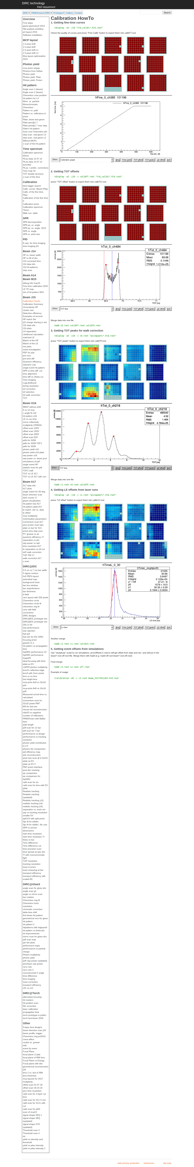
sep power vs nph (31, 543)
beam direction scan (32, 494)
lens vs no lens (30, 676)
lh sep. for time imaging (34, 243)
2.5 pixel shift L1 (30, 50)
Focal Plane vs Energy (33, 1060)
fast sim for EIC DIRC (33, 637)
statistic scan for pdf (32, 467)
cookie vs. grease (31, 1042)
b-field (26, 594)
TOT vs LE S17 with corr (34, 476)
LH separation (29, 331)
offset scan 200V (31, 434)
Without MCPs (30, 140)
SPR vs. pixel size (31, 234)
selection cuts (29, 364)
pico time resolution (32, 1091)
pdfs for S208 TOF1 (32, 443)
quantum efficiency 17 (33, 537)
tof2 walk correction (32, 552)
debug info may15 (31, 283)
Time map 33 (29, 171)
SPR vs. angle (29, 231)
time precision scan (32, 849)
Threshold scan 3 (31, 1130)
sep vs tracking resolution (35, 812)
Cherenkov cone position (35, 95)
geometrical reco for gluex (35, 918)
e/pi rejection (29, 631)
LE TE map (28, 289)
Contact (78, 13)
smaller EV (28, 815)
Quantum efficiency (32, 361)
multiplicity (28, 1082)
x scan (26, 561)
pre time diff (28, 358)
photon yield (29, 957)
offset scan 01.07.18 (32, 1085)
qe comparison (30, 773)
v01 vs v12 (28, 988)
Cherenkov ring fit (31, 900)
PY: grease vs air (31, 534)
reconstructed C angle (33, 973)
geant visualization (32, 500)
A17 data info (29, 485)
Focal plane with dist (32, 1063)
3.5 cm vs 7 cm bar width (35, 570)
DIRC (25, 13)
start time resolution (32, 833)
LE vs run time (30, 419)
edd (25, 1045)
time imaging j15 (31, 246)
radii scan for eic (31, 782)
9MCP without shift (32, 407)
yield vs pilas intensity (33, 1145)
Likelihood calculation (33, 334)
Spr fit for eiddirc (31, 821)
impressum (149, 1163)
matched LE (28, 337)
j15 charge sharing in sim (35, 322)
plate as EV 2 (29, 764)
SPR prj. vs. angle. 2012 (34, 228)
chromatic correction (32, 909)
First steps (28, 23)
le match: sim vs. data (33, 510)
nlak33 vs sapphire (32, 712)
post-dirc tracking (31, 770)
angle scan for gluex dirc (34, 888)
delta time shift (30, 912)
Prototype (58, 13)
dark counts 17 (30, 497)
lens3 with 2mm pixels (33, 673)
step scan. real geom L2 (34, 137)
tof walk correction (31, 395)
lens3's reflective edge (33, 670)
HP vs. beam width (32, 255)
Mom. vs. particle (31, 101)
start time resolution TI (33, 836)
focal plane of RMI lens (34, 1057)
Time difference (30, 843)
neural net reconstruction (35, 709)
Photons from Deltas (32, 71)
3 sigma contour (30, 573)
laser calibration (30, 1009)
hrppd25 (27, 658)
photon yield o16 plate (33, 452)
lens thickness (29, 1075)
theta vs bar (28, 840)
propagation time (31, 1012)
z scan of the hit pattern (34, 144)
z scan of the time (31, 177)
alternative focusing (32, 997)
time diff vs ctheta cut (33, 377)
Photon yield (29, 74)
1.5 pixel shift (29, 44)
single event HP (30, 464)
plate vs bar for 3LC (32, 528)
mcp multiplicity (30, 516)
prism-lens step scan (33, 531)
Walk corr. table (30, 213)
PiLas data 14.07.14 (32, 158)
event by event (30, 1048)
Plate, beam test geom (34, 119)
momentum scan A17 (33, 522)
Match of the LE (30, 343)
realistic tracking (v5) (33, 806)
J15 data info (29, 325)
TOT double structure (33, 174)
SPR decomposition (32, 222)
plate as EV (28, 761)
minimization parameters (35, 519)
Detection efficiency (32, 313)
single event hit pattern (34, 367)
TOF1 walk (28, 470)
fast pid (26, 634)
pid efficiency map (31, 752)
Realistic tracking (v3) (33, 800)
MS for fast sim (30, 706)
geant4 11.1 (28, 643)
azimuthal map (30, 579)
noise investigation (32, 349)
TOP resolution (30, 861)
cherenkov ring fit (31, 606)
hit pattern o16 (30, 416)
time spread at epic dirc (34, 852)
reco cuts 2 (28, 970)
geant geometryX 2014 (34, 26)
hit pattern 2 (28, 924)
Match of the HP (30, 340)
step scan (27, 270)
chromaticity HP (30, 307)
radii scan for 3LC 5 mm (34, 1100)
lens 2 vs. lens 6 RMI (33, 1072)
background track (31, 582)
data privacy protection (128, 1163)
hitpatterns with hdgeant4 (35, 927)
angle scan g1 (29, 891)
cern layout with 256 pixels (35, 597)
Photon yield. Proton (32, 80)
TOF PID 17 (28, 555)
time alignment (30, 374)
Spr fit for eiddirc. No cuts (35, 824)
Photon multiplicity (31, 954)
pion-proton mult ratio (33, 525)
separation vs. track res (34, 809)
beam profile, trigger (32, 1033)
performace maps (31, 945)
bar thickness (29, 591)
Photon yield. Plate (32, 77)
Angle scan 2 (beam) (33, 92)
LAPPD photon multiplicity (35, 667)
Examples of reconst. (33, 316)
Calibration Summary (33, 304)
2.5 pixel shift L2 (30, 53)
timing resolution (31, 386)
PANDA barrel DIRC (40, 13)
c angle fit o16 (29, 413)
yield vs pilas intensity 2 (34, 1148)
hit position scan (30, 1003)
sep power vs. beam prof (35, 458)
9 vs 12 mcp (29, 410)
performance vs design (34, 734)
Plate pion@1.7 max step (35, 125)
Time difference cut (32, 846)
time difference (30, 976)
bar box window (30, 585)
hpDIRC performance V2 (35, 652)
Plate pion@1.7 (30, 122)
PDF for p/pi (28, 352)
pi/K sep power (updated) (35, 961)
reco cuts (27, 967)
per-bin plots (29, 942)
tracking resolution (31, 864)
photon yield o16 (31, 449)
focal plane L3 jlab (31, 1054)
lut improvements (31, 933)
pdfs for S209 (29, 446)
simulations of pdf (31, 461)
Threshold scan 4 (31, 1133)
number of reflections (33, 715)
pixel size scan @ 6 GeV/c (35, 758)
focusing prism (30, 640)
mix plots (27, 346)
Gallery (69, 13)
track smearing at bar (33, 870)
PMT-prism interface (32, 767)
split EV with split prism (34, 818)
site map (167, 1163)
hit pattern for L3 (31, 98)
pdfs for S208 (29, 440)
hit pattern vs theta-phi (33, 930)
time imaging (29, 979)
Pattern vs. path (30, 110)
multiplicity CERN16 (32, 425)
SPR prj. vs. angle (31, 225)
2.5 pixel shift (29, 47)
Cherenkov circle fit (32, 603)
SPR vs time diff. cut (32, 371)
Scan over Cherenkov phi (35, 131)
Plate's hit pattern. (31, 128)
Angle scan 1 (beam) (33, 89)
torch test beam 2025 (33, 1018)
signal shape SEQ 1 (32, 1115)
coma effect (28, 1039)
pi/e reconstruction (32, 755)
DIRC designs (29, 615)
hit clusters (28, 1000)
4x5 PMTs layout (31, 576)
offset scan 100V (31, 428)
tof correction (29, 389)
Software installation (32, 35)
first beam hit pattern (33, 915)
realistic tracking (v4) (33, 803)
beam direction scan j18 (34, 1030)
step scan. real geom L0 (34, 134)
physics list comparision (34, 749)
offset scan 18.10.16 (32, 1088)
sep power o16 (30, 455)
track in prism (29, 867)
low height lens (30, 679)
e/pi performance (31, 628)
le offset (26, 513)
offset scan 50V (30, 437)
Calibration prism (31, 204)
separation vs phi (31, 540)
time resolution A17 (32, 546)
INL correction (29, 1006)
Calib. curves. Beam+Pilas (35, 189)
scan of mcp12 (30, 1112)
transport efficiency (32, 873)
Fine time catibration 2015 (35, 286)
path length (28, 724)
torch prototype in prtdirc (34, 1015)
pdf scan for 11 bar (32, 727)
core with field (29, 609)
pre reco (27, 355)
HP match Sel (29, 319)
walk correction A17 (32, 558)
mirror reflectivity (31, 422)
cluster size (28, 310)
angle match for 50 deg (34, 491)
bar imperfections (31, 588)
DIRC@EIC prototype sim (35, 618)
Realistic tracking (31, 791)
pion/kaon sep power (33, 964)
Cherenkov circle (31, 600)
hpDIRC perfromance (33, 655)
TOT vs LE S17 (30, 473)
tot (24, 1136)
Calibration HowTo (31, 301)
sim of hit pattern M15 (33, 292)
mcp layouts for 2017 (33, 1078)
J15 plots (27, 328)
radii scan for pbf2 (31, 1109)
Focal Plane (28, 1051)
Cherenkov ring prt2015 (34, 1036)
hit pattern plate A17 (32, 507)
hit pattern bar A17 (32, 503)
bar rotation (28, 897)
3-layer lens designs (32, 1027)
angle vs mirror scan (32, 894)
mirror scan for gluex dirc (35, 936)
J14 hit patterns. (30, 267)
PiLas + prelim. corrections (35, 168)
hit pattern (28, 921)
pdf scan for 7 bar (31, 730)
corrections (28, 612)
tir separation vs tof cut (34, 549)
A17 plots (27, 488)
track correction (30, 982)
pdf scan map (29, 939)
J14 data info (29, 264)
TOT (25, 398)
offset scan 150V (31, 431)
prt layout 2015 (30, 32)
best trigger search (32, 186)
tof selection (28, 392)
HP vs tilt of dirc (30, 258)
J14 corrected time (32, 261)
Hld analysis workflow (33, 29)
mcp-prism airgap (31, 68)
